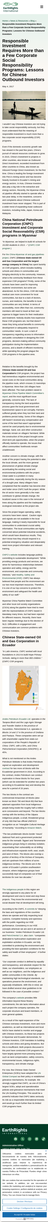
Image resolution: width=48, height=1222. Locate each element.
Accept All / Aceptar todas (24, 1215)
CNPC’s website (10, 555)
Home (5, 21)
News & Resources (19, 21)
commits (31, 909)
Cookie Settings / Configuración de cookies (24, 1208)
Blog (32, 21)
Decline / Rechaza (24, 1202)
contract (6, 768)
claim (30, 935)
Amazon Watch (34, 828)
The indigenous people (13, 889)
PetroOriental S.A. (14, 935)
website (20, 998)
